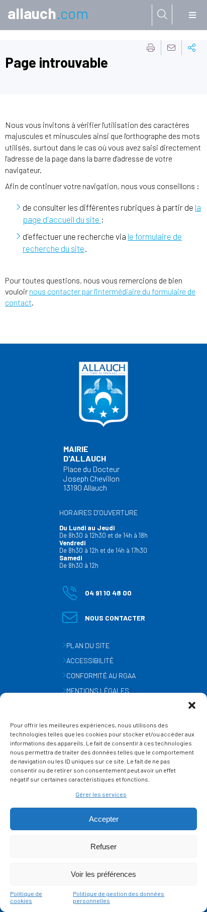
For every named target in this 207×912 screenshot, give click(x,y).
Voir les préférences (103, 874)
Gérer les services (101, 794)
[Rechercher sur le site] (162, 15)
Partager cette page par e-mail (171, 47)
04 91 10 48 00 (97, 594)
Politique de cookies (26, 897)
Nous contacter (103, 620)
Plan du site (88, 645)
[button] (192, 705)
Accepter (104, 819)
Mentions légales (97, 690)
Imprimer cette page (151, 47)
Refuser (103, 846)
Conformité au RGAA (101, 675)
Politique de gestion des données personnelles (118, 897)
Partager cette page (192, 47)
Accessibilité (90, 660)
